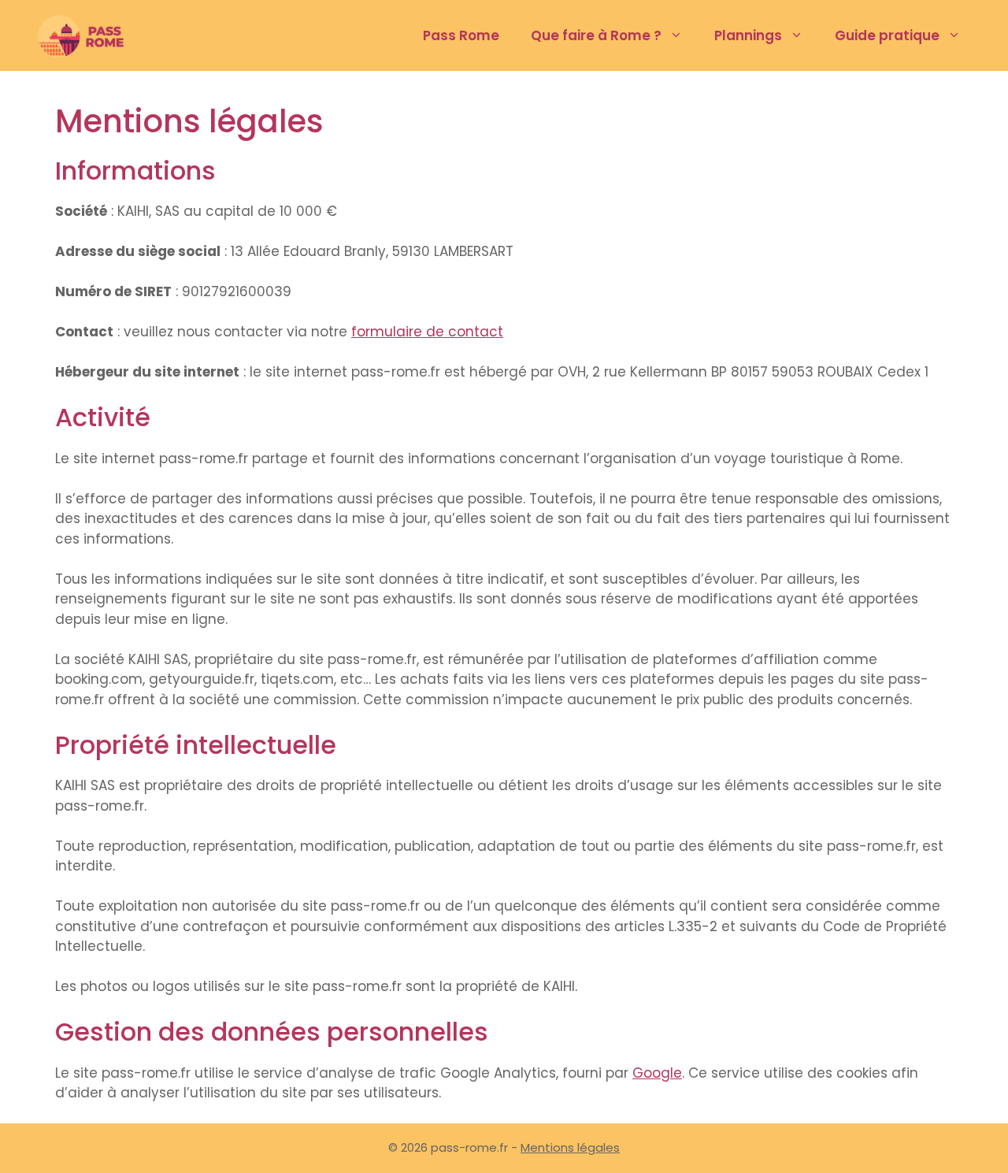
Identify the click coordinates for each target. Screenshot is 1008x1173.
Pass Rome (461, 35)
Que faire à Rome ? (596, 35)
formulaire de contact (427, 331)
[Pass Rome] (88, 35)
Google (657, 1072)
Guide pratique (887, 35)
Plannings (748, 35)
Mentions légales (570, 1147)
